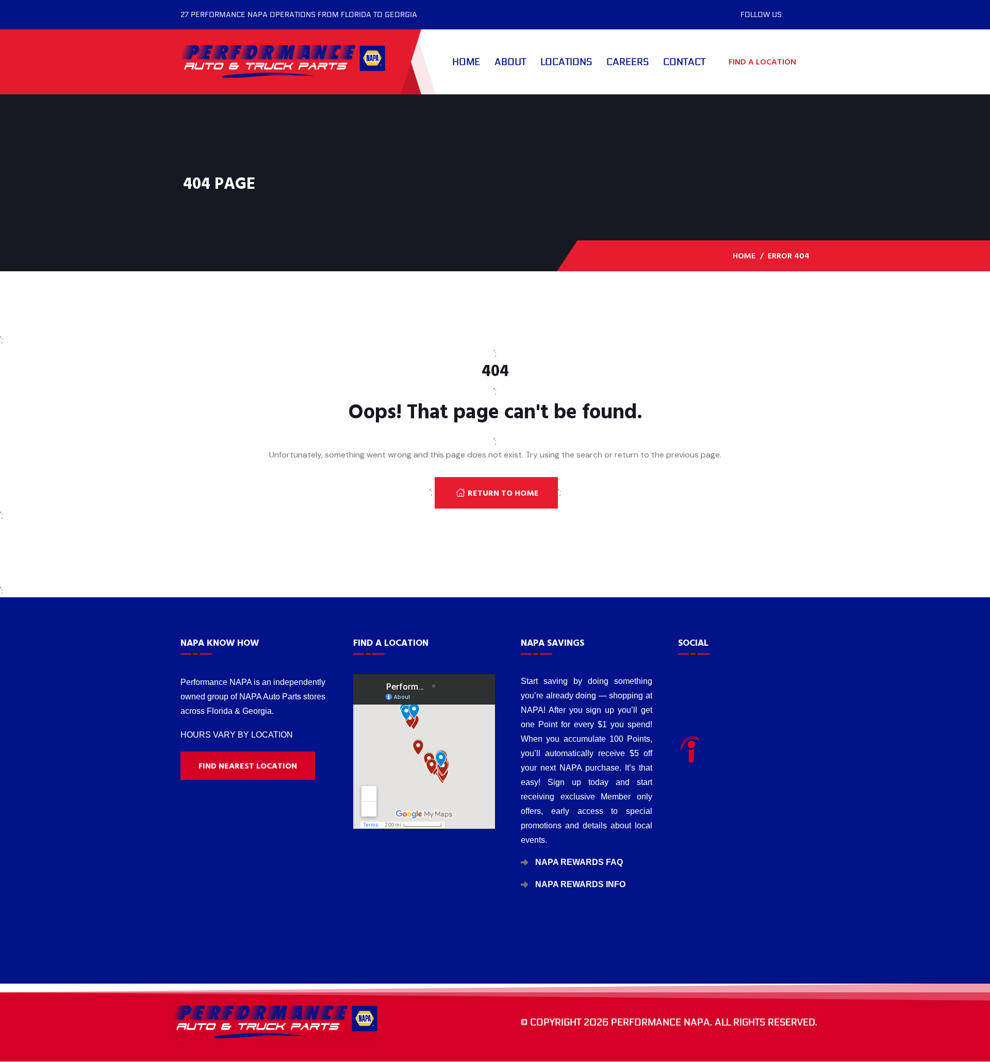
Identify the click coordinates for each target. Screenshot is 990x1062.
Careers (627, 62)
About (510, 62)
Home (466, 62)
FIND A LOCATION (763, 62)
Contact (684, 62)
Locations (566, 62)
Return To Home (503, 493)
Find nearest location (248, 766)
